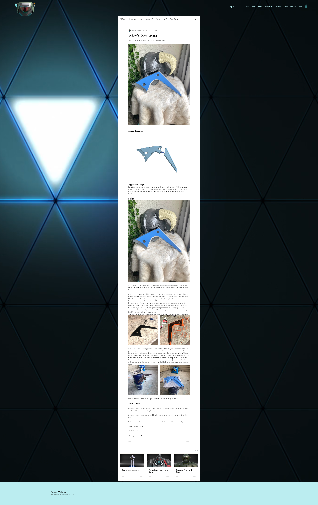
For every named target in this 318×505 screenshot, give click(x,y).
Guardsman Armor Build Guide (184, 471)
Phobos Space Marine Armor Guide (158, 471)
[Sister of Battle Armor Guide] (132, 460)
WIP (165, 19)
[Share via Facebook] (129, 436)
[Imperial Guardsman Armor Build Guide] (186, 460)
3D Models (132, 19)
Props (140, 19)
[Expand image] (143, 330)
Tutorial (159, 19)
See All (196, 450)
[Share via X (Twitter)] (133, 436)
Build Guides (174, 19)
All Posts (122, 19)
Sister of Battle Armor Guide (131, 470)
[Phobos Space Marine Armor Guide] (159, 460)
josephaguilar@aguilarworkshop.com (64, 494)
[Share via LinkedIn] (137, 436)
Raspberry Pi (149, 19)
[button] (306, 6)
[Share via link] (141, 436)
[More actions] (189, 30)
